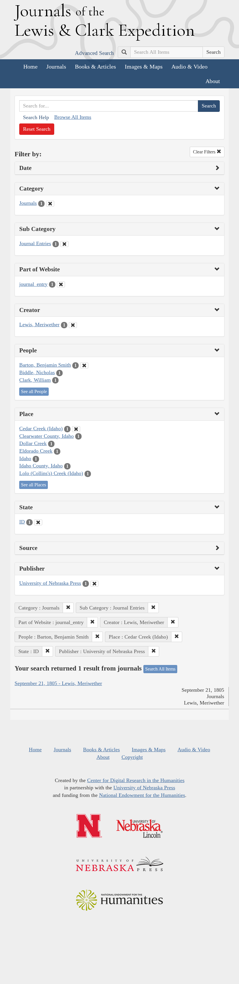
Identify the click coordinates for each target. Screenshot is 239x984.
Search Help (36, 117)
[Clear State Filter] (38, 522)
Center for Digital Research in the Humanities (135, 780)
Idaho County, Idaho (41, 466)
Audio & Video (189, 66)
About (212, 81)
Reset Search (36, 129)
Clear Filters (205, 151)
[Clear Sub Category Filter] (64, 244)
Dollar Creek (33, 443)
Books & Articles (95, 66)
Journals (56, 66)
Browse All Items (72, 117)
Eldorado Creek (35, 451)
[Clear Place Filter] (76, 429)
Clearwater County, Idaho (46, 436)
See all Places (33, 484)
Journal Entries (35, 243)
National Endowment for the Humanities (142, 795)
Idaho (25, 458)
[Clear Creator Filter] (73, 325)
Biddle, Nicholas (37, 372)
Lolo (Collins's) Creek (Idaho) (51, 473)
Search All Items (160, 668)
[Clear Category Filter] (50, 204)
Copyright (132, 757)
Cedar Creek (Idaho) (41, 428)
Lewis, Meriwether (39, 324)
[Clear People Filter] (84, 365)
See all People (34, 391)
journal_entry (33, 284)
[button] (68, 608)
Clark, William (35, 380)
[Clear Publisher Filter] (94, 584)
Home (30, 66)
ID (22, 522)
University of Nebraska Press (50, 583)
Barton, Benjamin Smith (45, 365)
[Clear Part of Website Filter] (61, 284)
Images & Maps (144, 66)
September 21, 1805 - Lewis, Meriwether (58, 683)
